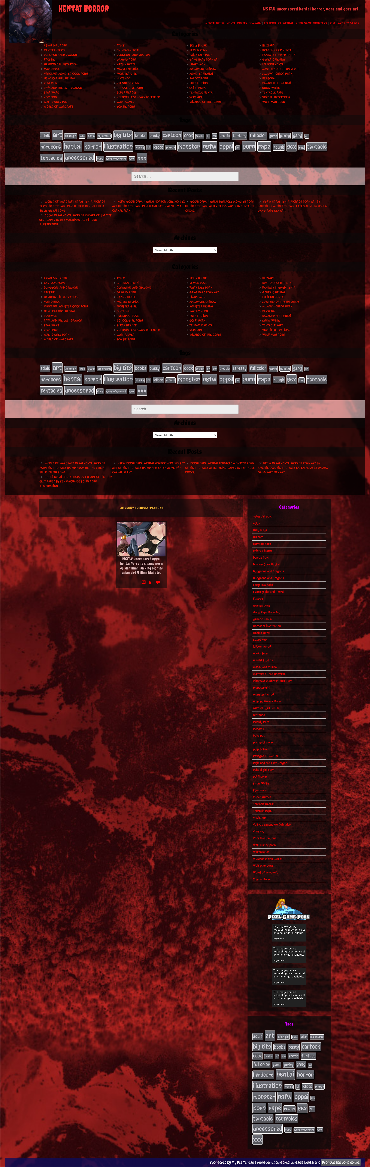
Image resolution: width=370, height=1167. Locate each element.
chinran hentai (128, 50)
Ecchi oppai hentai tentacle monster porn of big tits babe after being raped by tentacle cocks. (220, 205)
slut (301, 147)
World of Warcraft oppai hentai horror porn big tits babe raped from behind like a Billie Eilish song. (72, 205)
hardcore (50, 146)
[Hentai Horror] (31, 21)
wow (131, 158)
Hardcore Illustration (61, 64)
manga (170, 147)
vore (100, 159)
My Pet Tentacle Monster (251, 1162)
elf (208, 136)
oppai (226, 146)
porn (248, 146)
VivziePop (51, 97)
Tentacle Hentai (201, 92)
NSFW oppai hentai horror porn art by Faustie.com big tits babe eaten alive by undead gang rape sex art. (293, 205)
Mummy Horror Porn (277, 74)
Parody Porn (198, 78)
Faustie (49, 60)
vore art (195, 97)
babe (82, 136)
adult (45, 135)
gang (297, 135)
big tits (123, 135)
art (57, 135)
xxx (141, 158)
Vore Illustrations (276, 97)
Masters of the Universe (280, 69)
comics (200, 136)
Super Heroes (127, 92)
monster (189, 146)
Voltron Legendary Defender (138, 97)
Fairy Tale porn (200, 55)
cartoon (172, 135)
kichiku (140, 147)
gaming (285, 136)
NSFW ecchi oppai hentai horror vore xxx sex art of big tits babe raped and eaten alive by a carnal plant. (148, 205)
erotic (225, 135)
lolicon (158, 147)
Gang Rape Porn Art (204, 60)
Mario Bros (52, 69)
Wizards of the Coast (205, 102)
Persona (268, 78)
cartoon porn (54, 50)
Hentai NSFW (215, 23)
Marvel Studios (128, 69)
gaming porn (126, 60)
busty (154, 135)
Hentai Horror (84, 8)
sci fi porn (197, 88)
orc (237, 147)
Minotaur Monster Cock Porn (66, 74)
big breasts (104, 136)
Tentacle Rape (272, 92)
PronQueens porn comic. (341, 1162)
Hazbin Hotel (126, 64)
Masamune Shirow (202, 69)
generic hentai (273, 60)
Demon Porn (198, 50)
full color (258, 135)
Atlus (121, 45)
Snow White (271, 88)
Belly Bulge (198, 45)
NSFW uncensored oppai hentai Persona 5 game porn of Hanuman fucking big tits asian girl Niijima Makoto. (141, 565)
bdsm (91, 136)
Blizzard (268, 45)
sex (291, 146)
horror (93, 146)
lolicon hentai (273, 64)
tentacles (51, 157)
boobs (140, 135)
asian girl (70, 136)
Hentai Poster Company (244, 23)
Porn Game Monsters (311, 23)
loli (148, 147)
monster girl (127, 74)
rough (278, 147)
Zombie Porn (126, 107)
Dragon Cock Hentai (277, 50)
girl (306, 136)
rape (264, 146)
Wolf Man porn (273, 102)
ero (215, 136)
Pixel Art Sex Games (344, 23)
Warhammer (125, 102)
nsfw (209, 146)
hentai (73, 146)
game (273, 136)
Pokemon (50, 83)
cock (188, 135)
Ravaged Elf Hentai (276, 83)
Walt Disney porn (56, 102)
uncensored (79, 157)
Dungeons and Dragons (61, 55)
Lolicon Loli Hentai (278, 23)
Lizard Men (197, 64)
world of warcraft (116, 158)
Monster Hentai (201, 74)
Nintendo (123, 78)
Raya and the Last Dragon (63, 88)
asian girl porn (55, 45)
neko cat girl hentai (59, 78)
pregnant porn (128, 83)
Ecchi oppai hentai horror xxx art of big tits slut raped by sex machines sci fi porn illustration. (75, 219)
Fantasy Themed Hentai (279, 55)
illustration (118, 146)
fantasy (240, 135)
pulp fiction (198, 83)
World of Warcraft (58, 107)
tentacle (317, 146)
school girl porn (130, 88)
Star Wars (51, 92)
